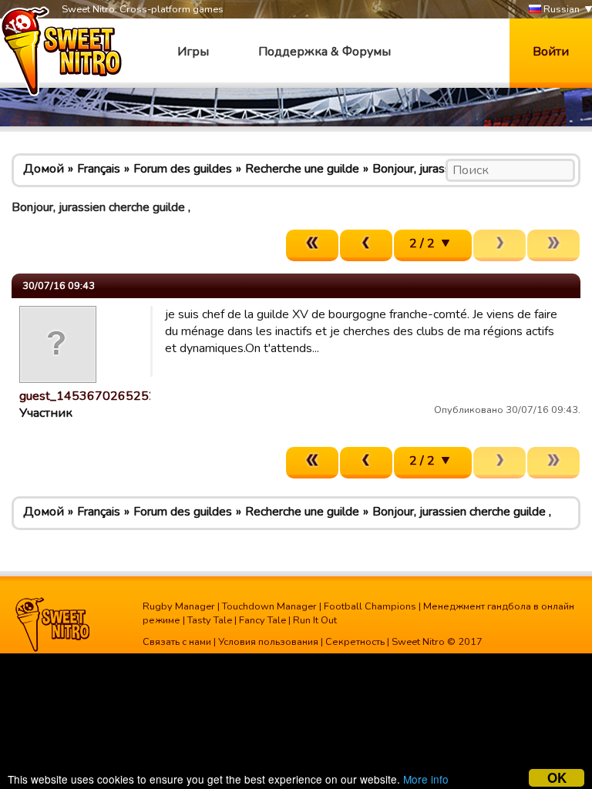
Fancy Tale (262, 620)
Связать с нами (177, 642)
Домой (43, 168)
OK (557, 778)
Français (98, 168)
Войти (551, 51)
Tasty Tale (209, 620)
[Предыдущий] (366, 245)
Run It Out (315, 620)
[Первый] (312, 245)
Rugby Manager (179, 606)
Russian (560, 9)
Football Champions (370, 606)
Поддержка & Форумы (324, 51)
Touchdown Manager (269, 606)
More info (426, 779)
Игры (193, 51)
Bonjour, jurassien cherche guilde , (461, 511)
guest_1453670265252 (87, 396)
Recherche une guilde (302, 168)
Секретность (355, 642)
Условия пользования (268, 642)
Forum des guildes (182, 168)
